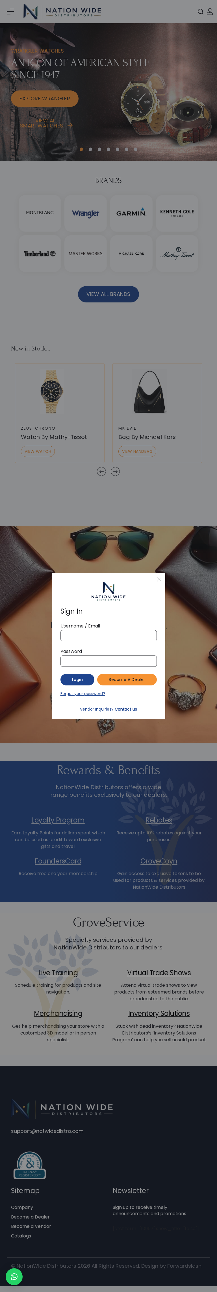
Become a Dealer (127, 679)
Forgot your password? (82, 693)
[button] (14, 1276)
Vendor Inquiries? (108, 709)
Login (77, 679)
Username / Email (80, 626)
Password (71, 651)
